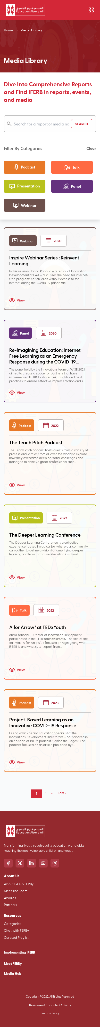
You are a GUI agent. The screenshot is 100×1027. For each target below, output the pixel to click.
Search (81, 123)
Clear (91, 148)
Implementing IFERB (19, 952)
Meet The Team (15, 890)
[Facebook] (8, 863)
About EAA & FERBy (19, 884)
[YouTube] (43, 863)
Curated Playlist (16, 937)
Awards (10, 897)
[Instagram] (54, 863)
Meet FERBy (13, 963)
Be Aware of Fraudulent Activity (50, 1005)
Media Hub (12, 973)
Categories (12, 923)
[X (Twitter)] (20, 863)
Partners (10, 904)
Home (8, 30)
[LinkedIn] (31, 863)
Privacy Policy (50, 1013)
